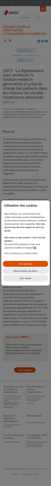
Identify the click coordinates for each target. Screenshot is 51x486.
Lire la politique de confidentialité (20, 253)
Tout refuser (25, 278)
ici (35, 248)
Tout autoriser (25, 263)
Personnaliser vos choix (25, 270)
